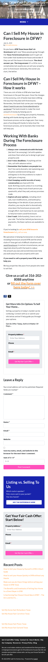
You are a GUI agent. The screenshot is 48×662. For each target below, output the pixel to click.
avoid (5, 114)
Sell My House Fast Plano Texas (14, 624)
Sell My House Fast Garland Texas (15, 627)
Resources (17, 643)
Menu (23, 22)
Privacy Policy (27, 643)
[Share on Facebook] (5, 296)
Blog (35, 643)
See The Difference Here (24, 502)
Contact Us (24, 16)
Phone (11, 343)
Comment (8, 394)
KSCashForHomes (11, 45)
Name (6, 422)
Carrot (36, 659)
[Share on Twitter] (9, 296)
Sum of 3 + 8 (9, 457)
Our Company (35, 12)
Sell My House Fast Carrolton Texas (16, 613)
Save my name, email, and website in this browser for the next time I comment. (20, 452)
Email (11, 351)
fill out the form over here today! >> (26, 285)
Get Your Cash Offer (16, 12)
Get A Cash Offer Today (10, 640)
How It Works (34, 640)
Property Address (16, 334)
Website (6, 439)
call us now (22, 232)
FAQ (41, 640)
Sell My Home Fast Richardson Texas (16, 610)
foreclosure (12, 114)
